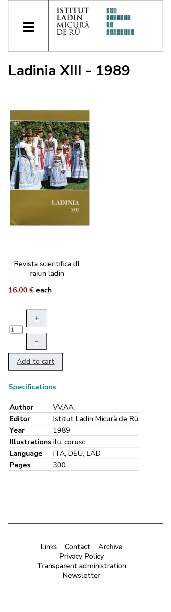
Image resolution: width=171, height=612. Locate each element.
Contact (77, 546)
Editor (20, 419)
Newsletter (81, 575)
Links (49, 546)
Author (21, 407)
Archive (110, 546)
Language (26, 453)
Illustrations (30, 442)
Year (17, 430)
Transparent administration (81, 566)
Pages (20, 465)
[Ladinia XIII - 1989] (49, 167)
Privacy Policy (81, 556)
